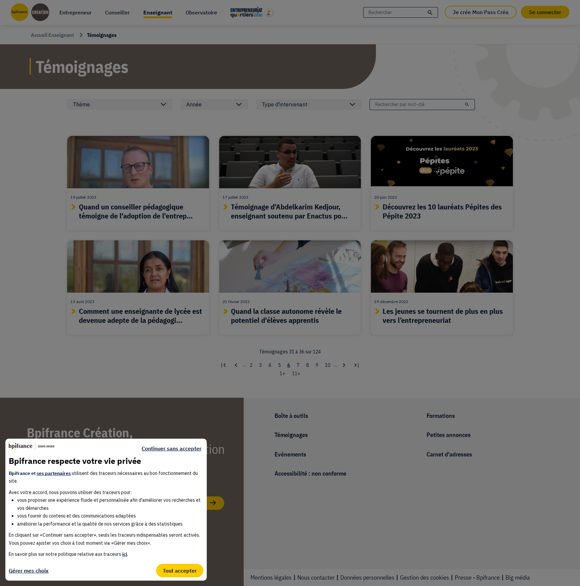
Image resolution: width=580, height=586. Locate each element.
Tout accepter (180, 570)
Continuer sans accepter (171, 448)
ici (124, 554)
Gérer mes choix (29, 570)
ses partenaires (54, 473)
